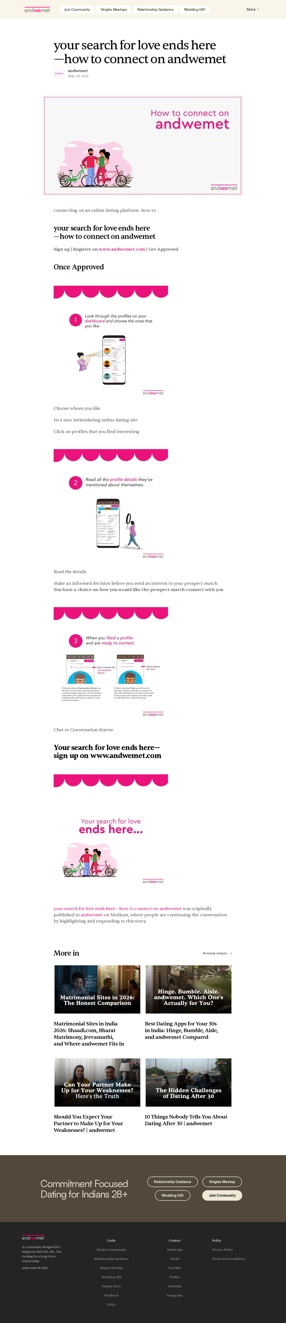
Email (174, 1259)
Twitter (174, 1277)
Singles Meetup (111, 1268)
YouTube (174, 1268)
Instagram (175, 1295)
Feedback (111, 1295)
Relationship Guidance (111, 1259)
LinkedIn (175, 1286)
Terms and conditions (228, 1259)
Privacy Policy (222, 1250)
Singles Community (111, 1250)
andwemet (92, 915)
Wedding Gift (111, 1277)
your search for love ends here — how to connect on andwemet (117, 908)
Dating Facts (111, 1286)
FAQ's (111, 1304)
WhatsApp (175, 1250)
